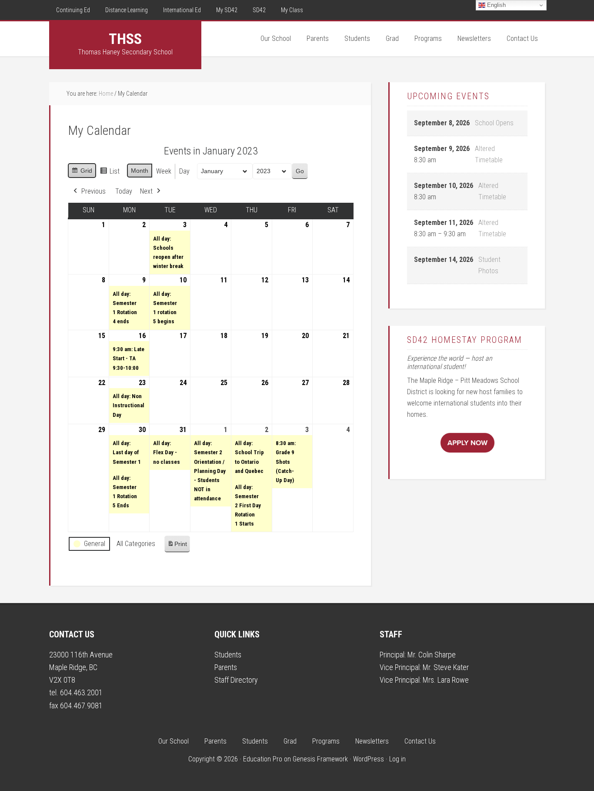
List (110, 173)
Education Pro (262, 759)
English (495, 5)
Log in (397, 759)
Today (123, 191)
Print (177, 546)
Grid (81, 172)
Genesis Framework (320, 759)
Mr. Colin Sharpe (431, 654)
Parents (225, 667)
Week (163, 171)
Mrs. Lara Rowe (446, 679)
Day (184, 171)
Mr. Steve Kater (446, 667)
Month (139, 170)
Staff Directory (236, 679)
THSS (125, 38)
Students (227, 654)
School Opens (494, 123)
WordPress (368, 759)
